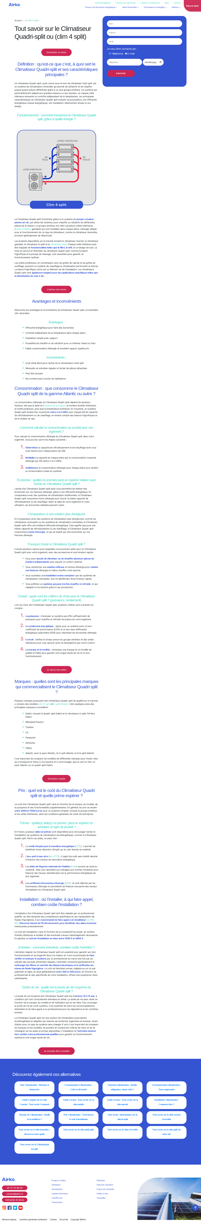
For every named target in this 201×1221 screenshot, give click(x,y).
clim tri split (44, 704)
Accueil (17, 20)
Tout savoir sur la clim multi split (78, 1129)
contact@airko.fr (14, 1193)
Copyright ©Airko (78, 1219)
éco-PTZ (54, 856)
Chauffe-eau (57, 1198)
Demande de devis (14, 1199)
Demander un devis (56, 52)
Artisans (175, 7)
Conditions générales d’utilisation (33, 1219)
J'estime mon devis (56, 289)
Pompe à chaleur (59, 1180)
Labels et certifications (150, 3)
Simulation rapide (56, 778)
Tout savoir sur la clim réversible (122, 1129)
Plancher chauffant (105, 1185)
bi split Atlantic (60, 704)
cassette (26, 229)
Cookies (53, 1219)
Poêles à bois (102, 1193)
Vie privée (63, 1219)
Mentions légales (9, 1219)
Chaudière (101, 1198)
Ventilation (56, 1185)
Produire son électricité (125, 3)
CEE (67, 883)
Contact (177, 3)
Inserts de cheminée (105, 1189)
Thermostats (57, 1202)
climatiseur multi (58, 244)
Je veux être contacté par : (122, 48)
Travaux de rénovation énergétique (100, 7)
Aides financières (129, 7)
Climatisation (57, 1189)
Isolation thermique (60, 1193)
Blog (167, 3)
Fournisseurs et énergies (154, 7)
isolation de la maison (55, 405)
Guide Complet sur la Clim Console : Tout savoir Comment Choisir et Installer (34, 1104)
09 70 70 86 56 (15, 1187)
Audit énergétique (103, 3)
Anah (73, 866)
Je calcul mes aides (56, 669)
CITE (78, 846)
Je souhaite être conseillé (56, 1051)
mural (18, 229)
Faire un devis (192, 6)
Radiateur (101, 1180)
